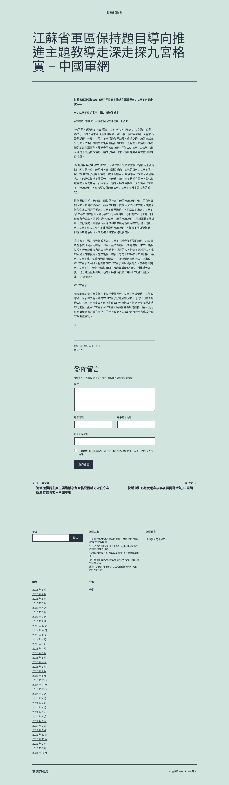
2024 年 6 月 (39, 707)
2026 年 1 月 (39, 621)
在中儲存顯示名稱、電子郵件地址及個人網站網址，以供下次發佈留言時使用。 (116, 452)
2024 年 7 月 (39, 703)
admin (82, 349)
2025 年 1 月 (39, 675)
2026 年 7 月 (39, 594)
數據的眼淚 (114, 12)
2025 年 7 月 (39, 648)
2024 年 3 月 (39, 721)
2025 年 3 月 (39, 666)
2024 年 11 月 (39, 684)
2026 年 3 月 (39, 612)
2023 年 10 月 (39, 739)
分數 (91, 589)
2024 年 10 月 (40, 689)
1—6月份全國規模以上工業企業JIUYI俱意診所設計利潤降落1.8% (113, 547)
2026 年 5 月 (39, 603)
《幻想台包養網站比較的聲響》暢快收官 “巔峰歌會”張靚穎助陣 (114, 540)
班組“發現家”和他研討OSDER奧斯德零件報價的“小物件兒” (113, 568)
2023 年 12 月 (39, 734)
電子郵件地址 (125, 417)
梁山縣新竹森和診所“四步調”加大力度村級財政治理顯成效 (114, 561)
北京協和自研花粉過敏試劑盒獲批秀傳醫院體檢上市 (114, 554)
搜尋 (34, 532)
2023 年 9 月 (39, 743)
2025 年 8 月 (39, 644)
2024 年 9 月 (39, 693)
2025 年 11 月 (39, 630)
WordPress (185, 771)
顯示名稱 (79, 417)
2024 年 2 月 (39, 725)
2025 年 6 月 (39, 653)
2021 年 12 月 (39, 752)
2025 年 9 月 (39, 639)
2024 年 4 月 (39, 716)
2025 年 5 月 (39, 657)
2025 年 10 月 (39, 635)
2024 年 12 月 (40, 680)
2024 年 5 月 (39, 712)
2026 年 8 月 (39, 589)
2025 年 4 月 (39, 662)
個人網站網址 (81, 434)
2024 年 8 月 (39, 698)
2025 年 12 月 (39, 626)
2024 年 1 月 (39, 730)
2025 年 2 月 (39, 671)
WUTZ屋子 (99, 100)
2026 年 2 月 (39, 616)
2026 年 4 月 (39, 607)
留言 (77, 384)
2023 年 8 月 (39, 748)
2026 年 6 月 (39, 598)
